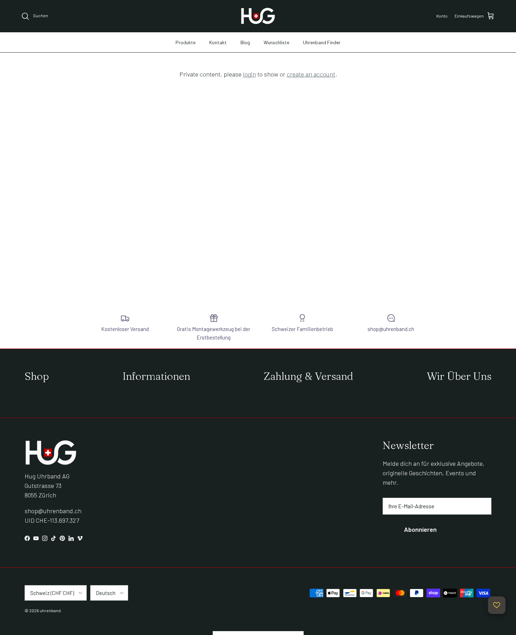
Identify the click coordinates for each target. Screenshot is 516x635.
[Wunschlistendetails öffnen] (496, 605)
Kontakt (218, 42)
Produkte (186, 42)
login (249, 74)
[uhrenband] (258, 16)
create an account (311, 74)
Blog (245, 42)
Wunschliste (276, 42)
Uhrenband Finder (321, 42)
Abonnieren (420, 529)
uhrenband (50, 610)
